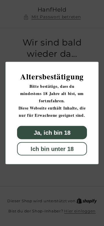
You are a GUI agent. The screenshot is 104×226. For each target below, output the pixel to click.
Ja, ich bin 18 (52, 133)
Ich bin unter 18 (52, 149)
